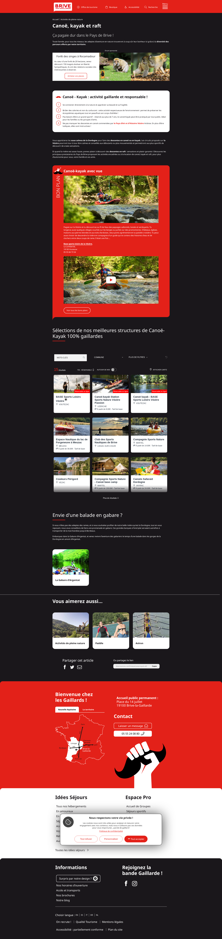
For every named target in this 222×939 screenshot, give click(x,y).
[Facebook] (126, 883)
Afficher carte (160, 370)
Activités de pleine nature (72, 19)
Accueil (55, 19)
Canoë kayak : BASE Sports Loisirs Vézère (146, 398)
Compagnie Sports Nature (148, 439)
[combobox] (109, 357)
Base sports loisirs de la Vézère (78, 243)
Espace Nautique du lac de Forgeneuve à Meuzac (72, 441)
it (87, 915)
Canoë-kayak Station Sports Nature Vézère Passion (107, 399)
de (91, 915)
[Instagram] (134, 883)
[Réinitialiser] (166, 357)
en (77, 915)
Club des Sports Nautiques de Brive (106, 441)
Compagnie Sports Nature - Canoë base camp (110, 480)
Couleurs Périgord (67, 479)
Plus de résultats (110, 498)
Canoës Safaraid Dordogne (143, 480)
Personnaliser (111, 839)
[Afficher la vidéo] (111, 280)
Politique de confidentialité (111, 831)
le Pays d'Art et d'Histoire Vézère (129, 123)
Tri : (84, 370)
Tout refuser (86, 839)
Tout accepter (137, 839)
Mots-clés (62, 358)
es (82, 915)
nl (97, 915)
